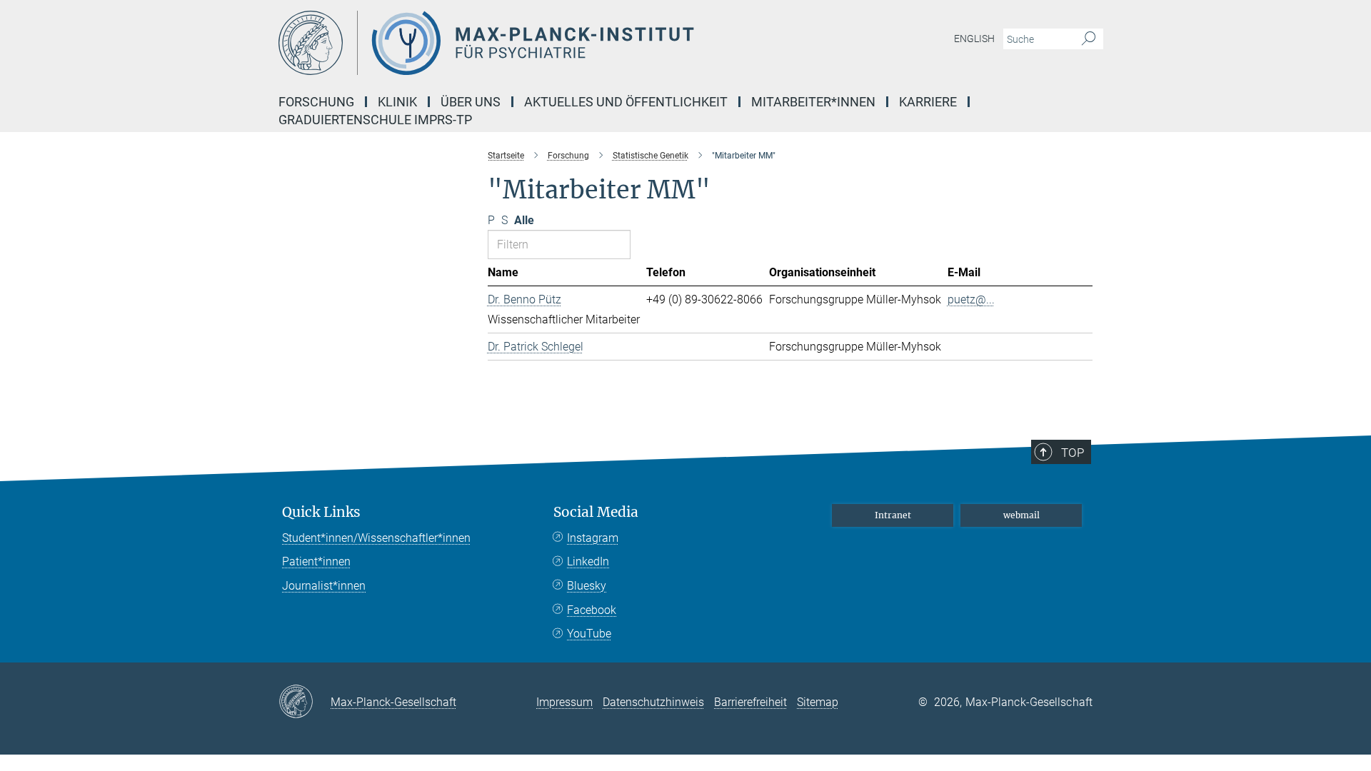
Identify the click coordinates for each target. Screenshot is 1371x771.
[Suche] (1088, 39)
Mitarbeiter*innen (813, 101)
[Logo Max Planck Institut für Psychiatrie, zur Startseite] (546, 43)
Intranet (893, 515)
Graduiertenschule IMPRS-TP (375, 119)
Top (1072, 452)
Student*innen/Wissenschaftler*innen (376, 538)
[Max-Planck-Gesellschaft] (304, 702)
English (974, 38)
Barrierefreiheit (750, 702)
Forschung (316, 101)
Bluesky (586, 586)
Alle (524, 220)
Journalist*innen (324, 586)
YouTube (589, 633)
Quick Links (321, 512)
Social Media (595, 512)
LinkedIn (588, 561)
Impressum (564, 702)
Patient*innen (316, 561)
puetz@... (971, 299)
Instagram (592, 538)
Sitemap (817, 702)
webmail (1021, 515)
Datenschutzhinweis (653, 702)
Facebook (591, 610)
